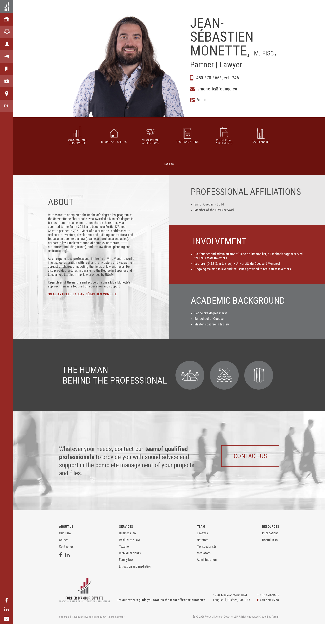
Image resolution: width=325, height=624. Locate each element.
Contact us (250, 456)
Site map (64, 617)
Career (63, 540)
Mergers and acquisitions (151, 142)
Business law (127, 533)
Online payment (116, 617)
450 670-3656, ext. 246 (217, 77)
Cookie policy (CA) (97, 617)
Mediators (203, 553)
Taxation (124, 546)
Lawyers (202, 533)
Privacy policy (79, 617)
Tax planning (261, 141)
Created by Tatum (269, 616)
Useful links (270, 540)
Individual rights (129, 553)
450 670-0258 (269, 600)
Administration (207, 560)
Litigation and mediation (135, 566)
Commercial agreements (224, 142)
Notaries (202, 540)
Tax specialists (206, 546)
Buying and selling (114, 141)
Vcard (202, 99)
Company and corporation (77, 142)
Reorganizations (187, 141)
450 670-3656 (269, 595)
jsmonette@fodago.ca (216, 89)
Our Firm (65, 533)
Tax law (169, 164)
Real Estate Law (129, 540)
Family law (126, 560)
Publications (270, 533)
